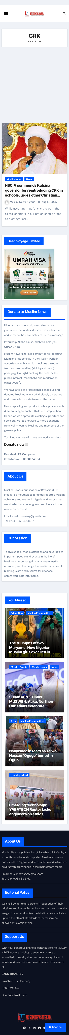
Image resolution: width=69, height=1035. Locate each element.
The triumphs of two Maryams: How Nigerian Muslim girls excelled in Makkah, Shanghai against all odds (34, 652)
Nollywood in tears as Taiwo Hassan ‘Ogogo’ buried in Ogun (33, 755)
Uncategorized (19, 775)
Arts (13, 721)
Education (17, 613)
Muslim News (14, 179)
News (29, 179)
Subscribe (55, 1027)
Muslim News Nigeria (23, 202)
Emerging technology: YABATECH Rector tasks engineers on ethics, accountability (30, 812)
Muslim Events (19, 667)
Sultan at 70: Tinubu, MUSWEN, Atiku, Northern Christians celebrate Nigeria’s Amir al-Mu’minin (32, 704)
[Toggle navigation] (6, 13)
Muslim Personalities (39, 613)
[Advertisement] (34, 85)
